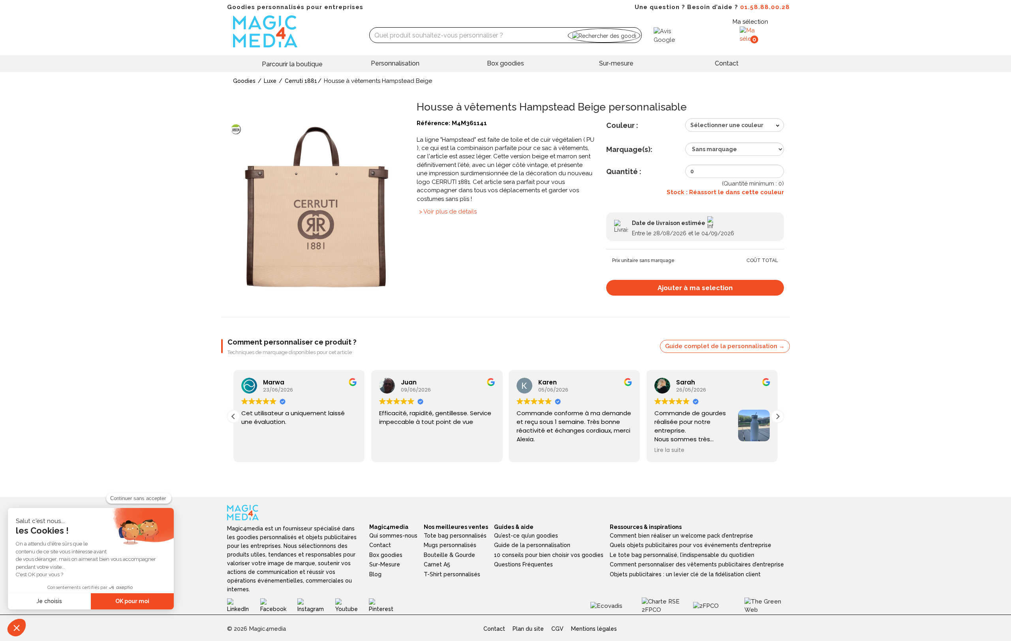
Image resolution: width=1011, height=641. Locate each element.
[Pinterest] (387, 605)
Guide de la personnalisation (532, 545)
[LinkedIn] (243, 605)
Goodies (244, 81)
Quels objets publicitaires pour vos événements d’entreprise (690, 545)
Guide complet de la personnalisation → (725, 346)
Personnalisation (395, 63)
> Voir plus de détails (448, 211)
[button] (778, 416)
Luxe (270, 81)
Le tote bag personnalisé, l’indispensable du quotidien (682, 555)
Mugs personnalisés (450, 545)
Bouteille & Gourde (449, 555)
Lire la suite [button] (669, 450)
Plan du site (528, 629)
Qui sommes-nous (393, 535)
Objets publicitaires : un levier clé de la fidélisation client (685, 574)
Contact (727, 63)
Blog (375, 574)
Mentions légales (594, 629)
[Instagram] (316, 605)
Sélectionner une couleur (726, 125)
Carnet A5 (437, 564)
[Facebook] (278, 605)
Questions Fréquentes (523, 564)
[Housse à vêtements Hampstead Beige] (316, 206)
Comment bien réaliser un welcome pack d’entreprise (681, 535)
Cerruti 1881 (301, 81)
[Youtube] (352, 605)
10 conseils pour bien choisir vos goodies (548, 555)
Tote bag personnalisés (455, 535)
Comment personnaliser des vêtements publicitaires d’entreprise (697, 564)
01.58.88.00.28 (765, 7)
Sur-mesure (616, 63)
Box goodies (505, 63)
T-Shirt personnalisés (452, 574)
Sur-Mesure (384, 564)
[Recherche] (604, 35)
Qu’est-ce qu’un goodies (526, 535)
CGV (557, 629)
